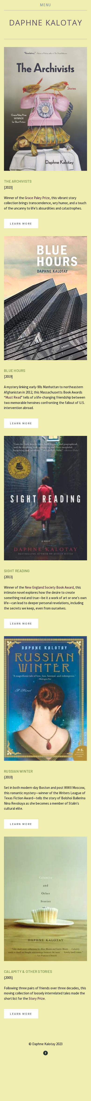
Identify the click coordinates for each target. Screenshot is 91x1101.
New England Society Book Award (49, 587)
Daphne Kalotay (46, 22)
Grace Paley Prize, (38, 198)
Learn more (21, 223)
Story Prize (37, 998)
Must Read (13, 397)
